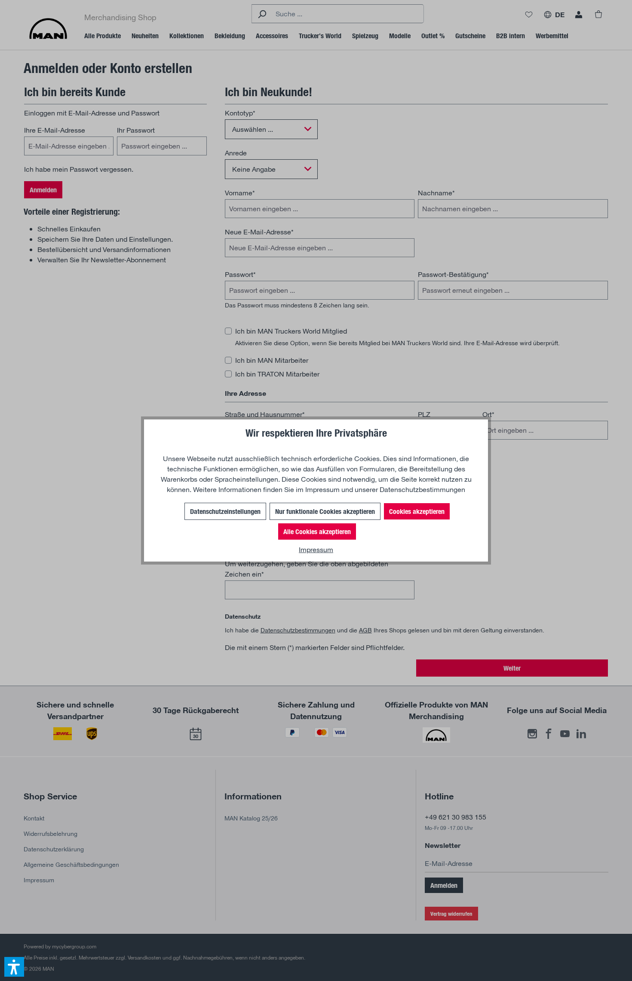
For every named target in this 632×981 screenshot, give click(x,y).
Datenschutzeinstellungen (225, 511)
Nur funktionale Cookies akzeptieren (325, 511)
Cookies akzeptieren (417, 511)
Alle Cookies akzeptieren (317, 531)
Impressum (322, 489)
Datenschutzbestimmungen (422, 489)
